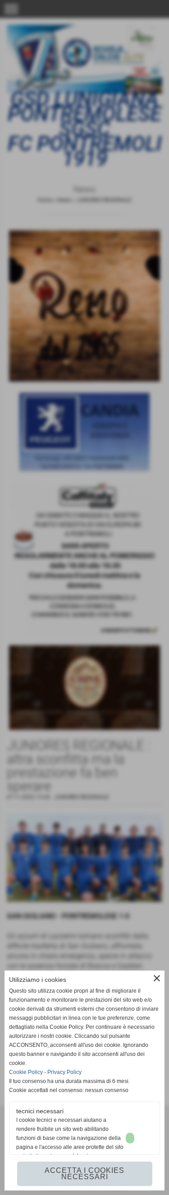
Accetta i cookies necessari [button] (84, 1174)
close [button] (156, 978)
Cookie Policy (26, 1072)
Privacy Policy (64, 1072)
